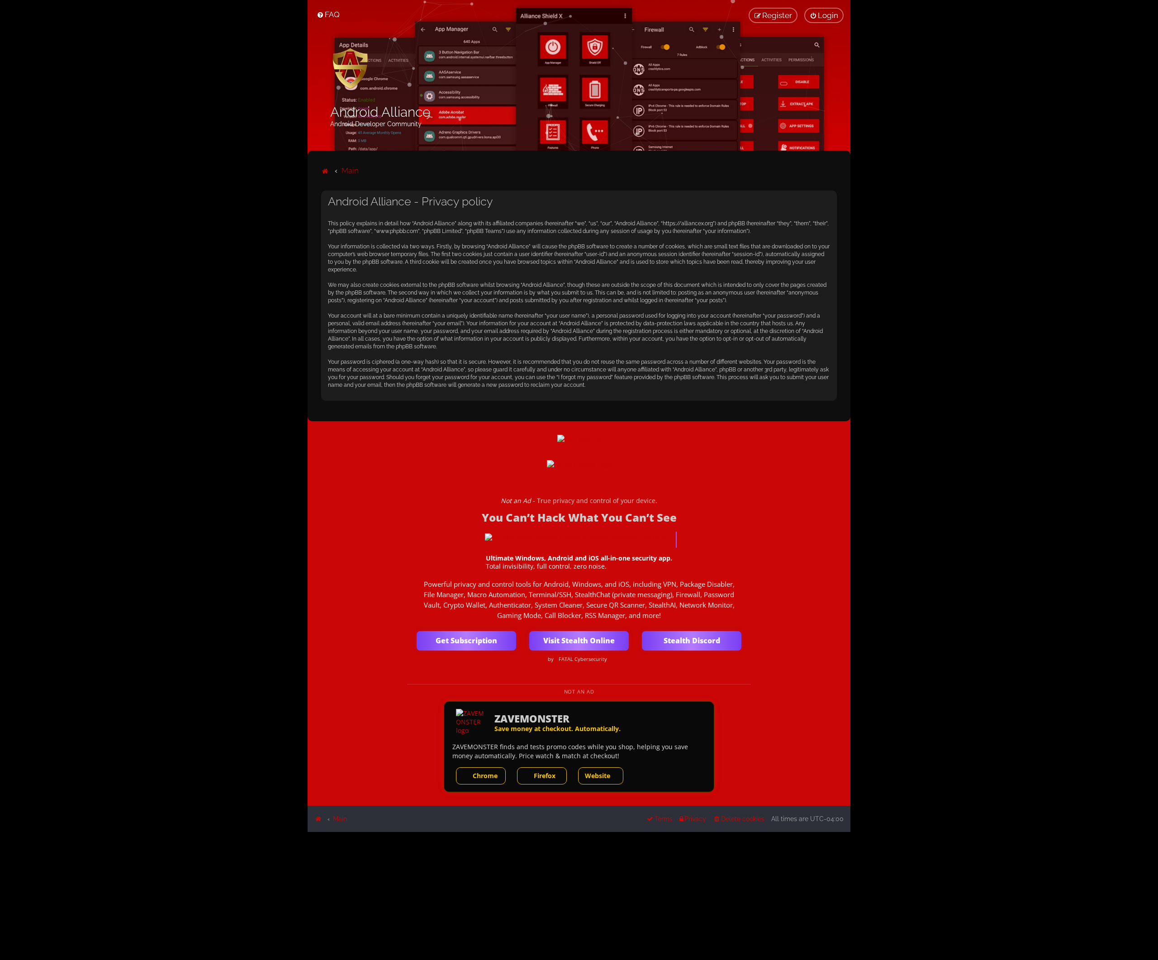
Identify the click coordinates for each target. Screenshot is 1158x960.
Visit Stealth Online (579, 641)
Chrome (485, 775)
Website (597, 775)
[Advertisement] (579, 895)
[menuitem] (328, 14)
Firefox (544, 775)
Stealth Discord (692, 641)
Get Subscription (466, 641)
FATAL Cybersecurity (583, 659)
